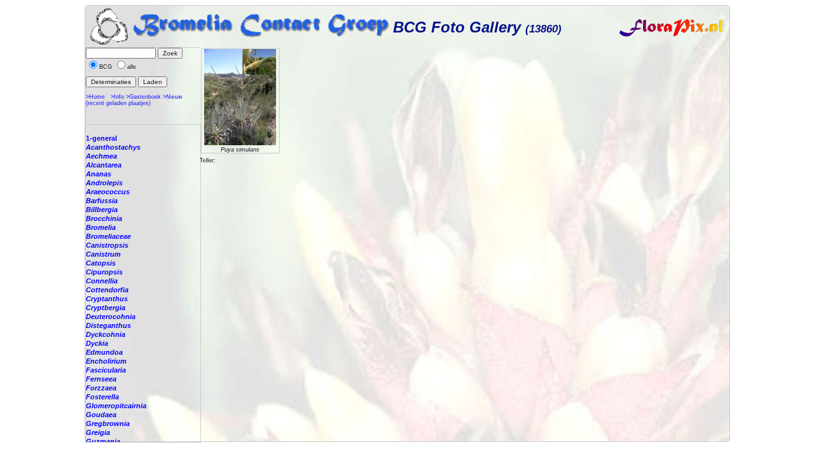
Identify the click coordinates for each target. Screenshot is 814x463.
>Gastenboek (143, 97)
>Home (95, 97)
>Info (117, 97)
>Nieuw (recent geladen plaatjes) (134, 100)
